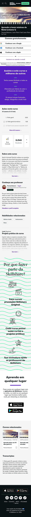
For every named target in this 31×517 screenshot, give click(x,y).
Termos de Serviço (21, 62)
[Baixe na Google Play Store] (15, 410)
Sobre (5, 501)
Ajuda (17, 501)
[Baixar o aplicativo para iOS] (9, 490)
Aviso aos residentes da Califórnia (15, 510)
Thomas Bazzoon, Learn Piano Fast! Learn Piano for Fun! (15, 33)
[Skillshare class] (10, 434)
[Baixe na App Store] (15, 405)
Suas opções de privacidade (14, 508)
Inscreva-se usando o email (15, 59)
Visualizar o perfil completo (10, 208)
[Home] (13, 3)
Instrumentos (19, 219)
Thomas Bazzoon (14, 185)
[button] (3, 3)
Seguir (19, 185)
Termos (16, 503)
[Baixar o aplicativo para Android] (22, 490)
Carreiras (11, 501)
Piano (5, 222)
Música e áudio (8, 219)
